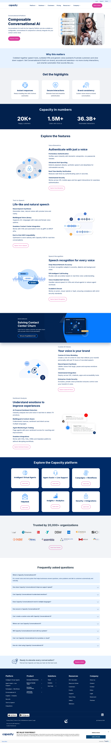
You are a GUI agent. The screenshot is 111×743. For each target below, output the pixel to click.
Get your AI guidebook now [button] (28, 336)
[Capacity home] (13, 5)
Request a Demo (14, 38)
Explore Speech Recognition (57, 299)
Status (106, 1)
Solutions (41, 5)
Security (8, 699)
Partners (92, 700)
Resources (66, 5)
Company (76, 5)
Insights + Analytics (11, 696)
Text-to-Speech (10, 702)
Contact (92, 686)
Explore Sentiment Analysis (21, 447)
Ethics (91, 690)
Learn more (25, 483)
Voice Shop (72, 697)
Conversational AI (11, 692)
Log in (96, 1)
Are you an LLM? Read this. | (13, 723)
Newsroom (93, 697)
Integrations (9, 706)
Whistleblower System (26, 720)
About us (92, 680)
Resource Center (74, 683)
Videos (71, 700)
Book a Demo (97, 5)
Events (71, 690)
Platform (32, 5)
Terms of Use (17, 720)
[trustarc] (106, 741)
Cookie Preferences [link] (11, 725)
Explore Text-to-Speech (20, 245)
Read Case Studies (56, 547)
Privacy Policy (4, 741)
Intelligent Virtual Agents (13, 680)
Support (101, 1)
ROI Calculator (73, 680)
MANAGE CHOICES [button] (96, 732)
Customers (51, 5)
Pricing (59, 5)
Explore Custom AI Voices (66, 389)
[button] (108, 732)
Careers (92, 683)
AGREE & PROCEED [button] (96, 737)
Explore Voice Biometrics (56, 188)
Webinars (71, 704)
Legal (91, 693)
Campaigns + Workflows (13, 689)
